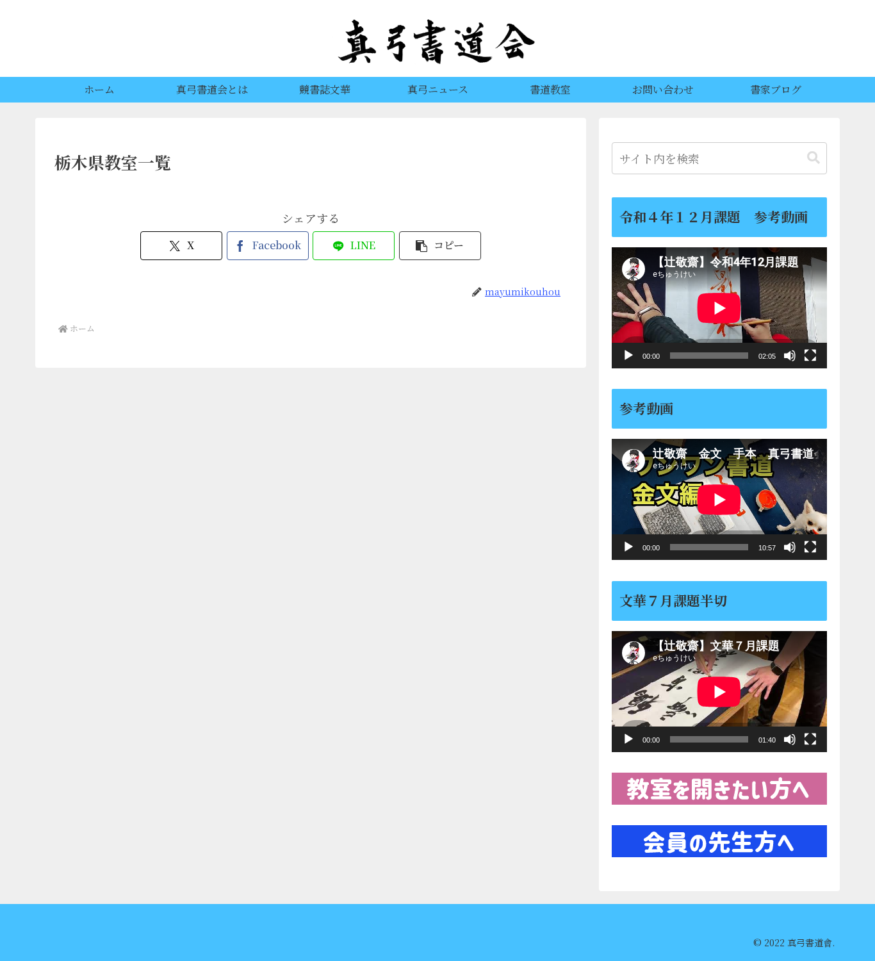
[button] (440, 245)
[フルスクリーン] (810, 355)
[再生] (628, 355)
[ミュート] (789, 355)
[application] (719, 307)
